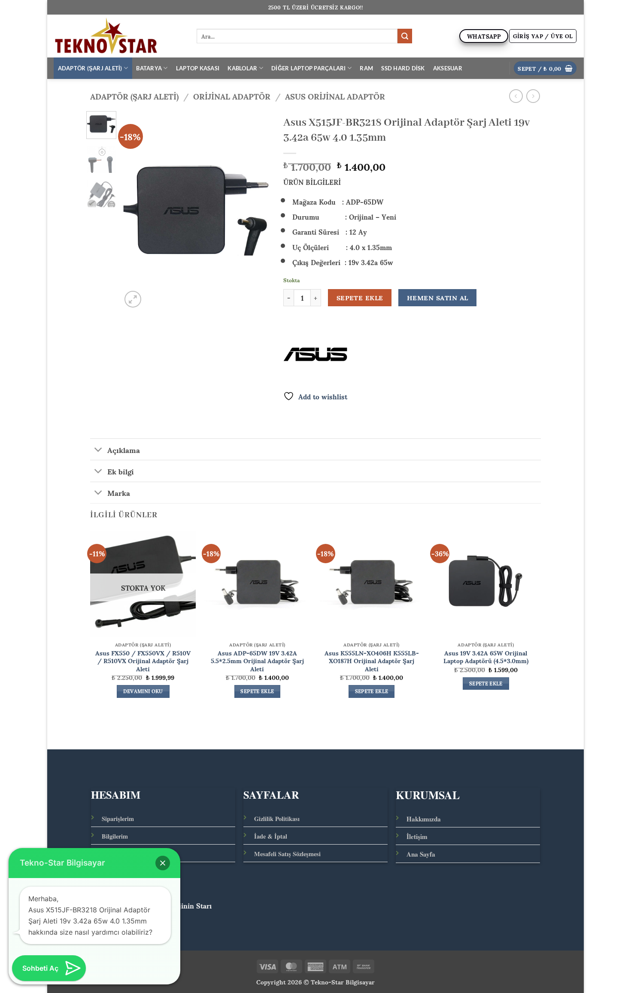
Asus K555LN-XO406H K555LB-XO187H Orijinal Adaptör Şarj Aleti (372, 661)
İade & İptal (270, 836)
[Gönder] (404, 36)
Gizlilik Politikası (277, 818)
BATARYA (149, 68)
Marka (118, 492)
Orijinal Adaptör (231, 96)
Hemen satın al (437, 297)
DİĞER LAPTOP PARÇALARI (308, 68)
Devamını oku (143, 691)
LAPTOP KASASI (197, 68)
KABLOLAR (242, 68)
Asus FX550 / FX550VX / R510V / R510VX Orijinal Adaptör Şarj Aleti (143, 661)
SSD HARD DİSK (403, 68)
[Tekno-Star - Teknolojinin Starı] (119, 36)
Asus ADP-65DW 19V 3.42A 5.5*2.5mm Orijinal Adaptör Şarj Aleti (257, 661)
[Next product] (515, 96)
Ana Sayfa (421, 854)
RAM (366, 68)
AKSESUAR (447, 68)
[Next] (256, 210)
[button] (543, 36)
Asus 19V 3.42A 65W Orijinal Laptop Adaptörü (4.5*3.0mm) (485, 656)
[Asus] (315, 354)
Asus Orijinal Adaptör (335, 96)
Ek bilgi (120, 470)
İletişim (417, 836)
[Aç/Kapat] (98, 450)
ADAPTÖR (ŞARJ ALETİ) (90, 68)
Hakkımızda (424, 819)
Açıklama (123, 449)
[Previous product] (533, 96)
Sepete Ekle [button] (257, 691)
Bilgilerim (115, 836)
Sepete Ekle (360, 297)
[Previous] (135, 210)
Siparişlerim (118, 818)
